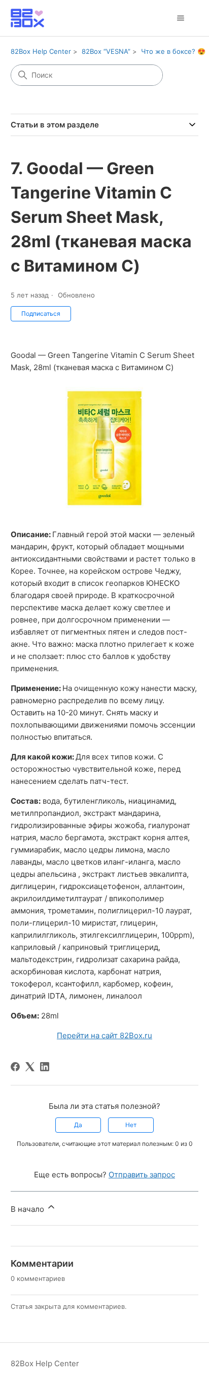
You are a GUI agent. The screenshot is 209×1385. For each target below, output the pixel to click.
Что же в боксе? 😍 (173, 51)
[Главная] (27, 18)
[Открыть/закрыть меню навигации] (180, 18)
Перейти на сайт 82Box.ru (104, 1035)
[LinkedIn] (44, 1066)
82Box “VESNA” (106, 51)
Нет (130, 1125)
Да (78, 1125)
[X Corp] (29, 1066)
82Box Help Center (41, 51)
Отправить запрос (142, 1174)
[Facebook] (15, 1066)
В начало (28, 1209)
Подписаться (40, 313)
